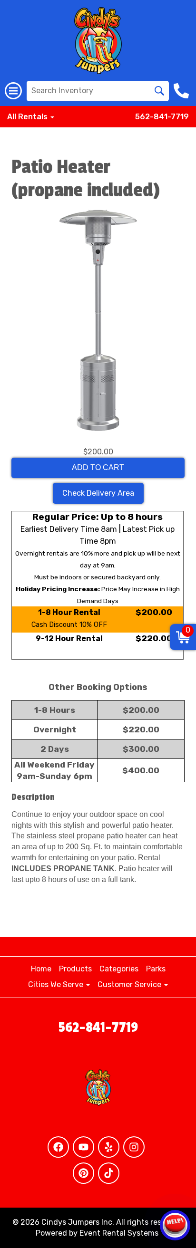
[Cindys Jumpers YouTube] (83, 1147)
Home (41, 968)
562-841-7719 (162, 116)
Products (75, 968)
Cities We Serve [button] (56, 984)
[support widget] (175, 1225)
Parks (156, 968)
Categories (118, 968)
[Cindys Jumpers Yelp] (108, 1147)
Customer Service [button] (130, 984)
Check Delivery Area (98, 493)
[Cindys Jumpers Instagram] (134, 1147)
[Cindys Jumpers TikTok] (108, 1173)
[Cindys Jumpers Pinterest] (83, 1173)
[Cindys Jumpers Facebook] (58, 1147)
